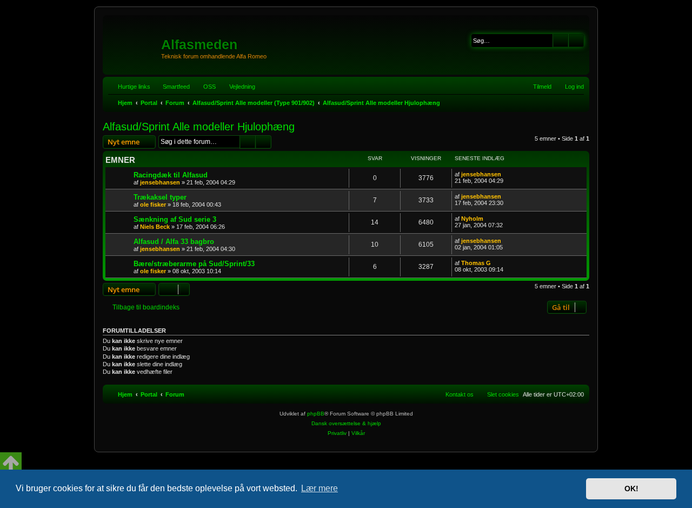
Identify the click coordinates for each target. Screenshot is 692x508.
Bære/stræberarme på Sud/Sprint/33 (194, 264)
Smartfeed (176, 86)
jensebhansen (160, 182)
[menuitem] (205, 86)
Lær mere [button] (319, 488)
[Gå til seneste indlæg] (506, 174)
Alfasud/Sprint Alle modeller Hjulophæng (199, 127)
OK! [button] (631, 488)
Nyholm (472, 218)
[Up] (11, 463)
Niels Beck (155, 226)
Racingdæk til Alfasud (171, 175)
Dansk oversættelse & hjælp (346, 423)
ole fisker (153, 204)
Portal (149, 103)
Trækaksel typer (160, 197)
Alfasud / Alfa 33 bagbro (174, 241)
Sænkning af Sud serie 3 (175, 219)
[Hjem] (133, 40)
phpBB (315, 414)
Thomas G (476, 263)
